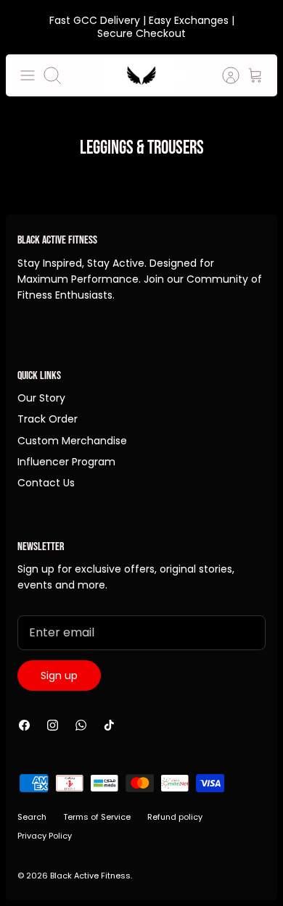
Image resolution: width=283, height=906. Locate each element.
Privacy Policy (44, 835)
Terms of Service (97, 817)
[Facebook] (24, 725)
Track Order (47, 419)
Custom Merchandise (72, 440)
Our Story (41, 398)
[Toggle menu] (28, 75)
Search (31, 817)
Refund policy (174, 817)
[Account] (223, 75)
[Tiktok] (109, 725)
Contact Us (46, 482)
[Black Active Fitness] (141, 75)
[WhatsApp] (81, 725)
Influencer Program (66, 461)
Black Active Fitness (90, 875)
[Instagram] (52, 725)
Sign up (59, 675)
